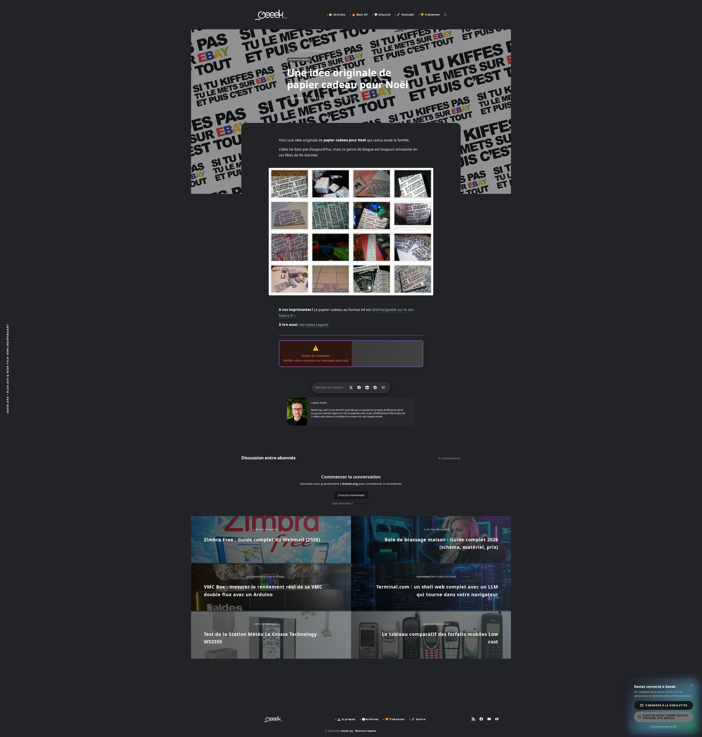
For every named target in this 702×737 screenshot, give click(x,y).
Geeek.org (347, 730)
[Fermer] (692, 685)
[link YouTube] (489, 719)
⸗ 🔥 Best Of (359, 14)
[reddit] (375, 387)
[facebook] (359, 387)
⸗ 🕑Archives (369, 719)
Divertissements (299, 59)
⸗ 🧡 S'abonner (429, 14)
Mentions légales (365, 730)
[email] (383, 387)
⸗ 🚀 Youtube (404, 14)
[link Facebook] (481, 719)
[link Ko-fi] (497, 719)
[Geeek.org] (271, 19)
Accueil (292, 50)
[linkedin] (367, 387)
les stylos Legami (314, 324)
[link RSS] (473, 719)
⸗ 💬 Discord (381, 14)
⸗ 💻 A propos (345, 719)
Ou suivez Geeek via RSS (663, 726)
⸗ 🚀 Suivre (418, 719)
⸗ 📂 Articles (336, 14)
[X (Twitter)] (351, 387)
